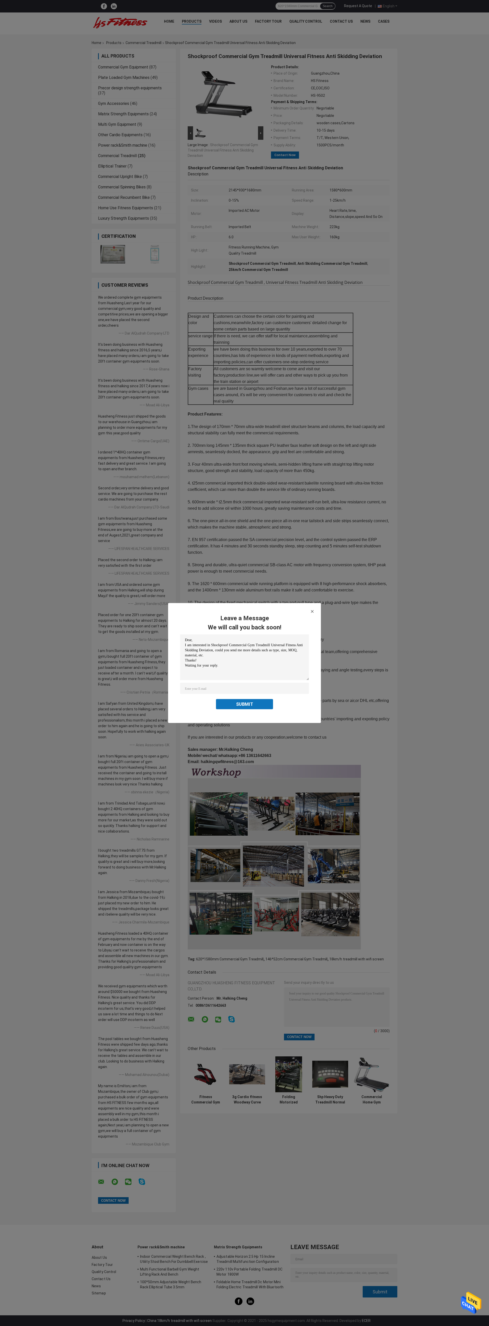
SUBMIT (244, 704)
